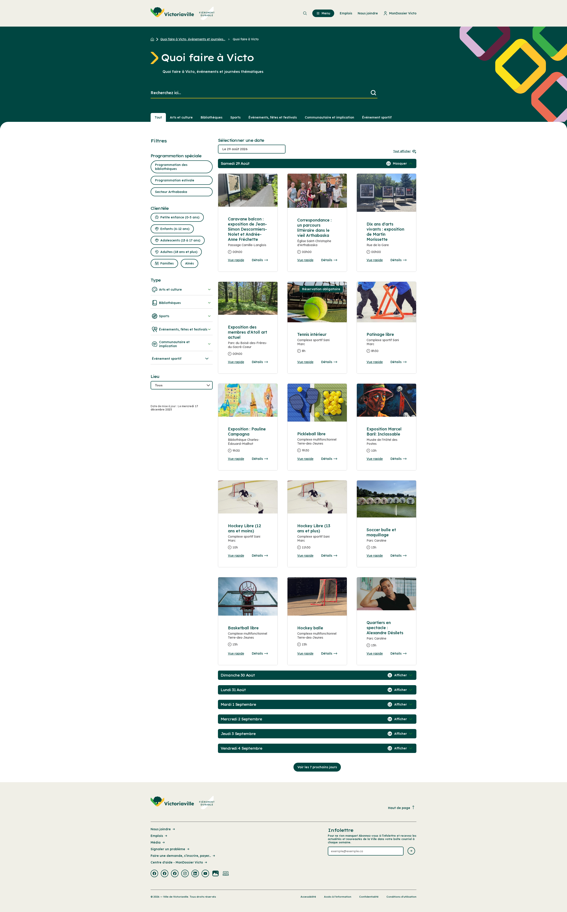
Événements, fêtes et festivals (273, 117)
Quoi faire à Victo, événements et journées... (192, 39)
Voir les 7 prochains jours (317, 767)
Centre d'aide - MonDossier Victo (177, 862)
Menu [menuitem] (326, 13)
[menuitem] (183, 13)
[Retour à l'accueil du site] (153, 39)
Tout (158, 117)
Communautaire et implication (329, 117)
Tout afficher (402, 151)
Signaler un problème (168, 849)
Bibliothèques (211, 117)
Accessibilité (308, 896)
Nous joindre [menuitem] (368, 13)
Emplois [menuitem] (346, 13)
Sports (235, 117)
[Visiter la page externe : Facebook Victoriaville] (154, 874)
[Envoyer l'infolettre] (411, 851)
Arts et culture (181, 117)
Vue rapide (236, 260)
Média (156, 842)
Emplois (157, 836)
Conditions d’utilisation (401, 896)
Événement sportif (377, 117)
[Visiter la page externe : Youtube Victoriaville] (205, 874)
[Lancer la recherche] (373, 93)
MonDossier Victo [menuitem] (402, 13)
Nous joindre (161, 829)
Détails (257, 260)
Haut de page (399, 808)
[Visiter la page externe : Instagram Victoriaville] (185, 874)
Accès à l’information (337, 896)
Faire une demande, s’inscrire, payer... (181, 856)
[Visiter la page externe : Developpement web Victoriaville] (225, 874)
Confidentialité (369, 896)
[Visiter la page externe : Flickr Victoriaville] (215, 874)
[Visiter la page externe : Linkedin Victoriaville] (195, 874)
